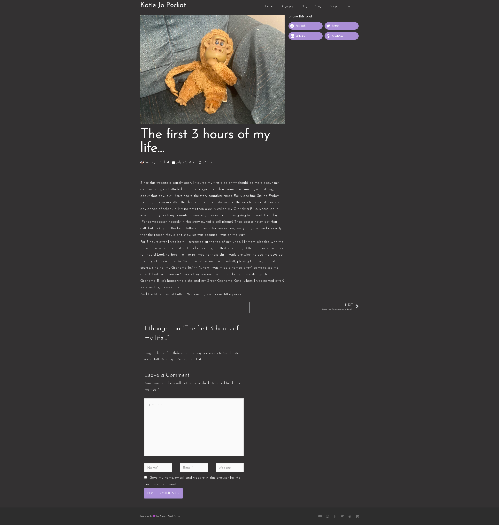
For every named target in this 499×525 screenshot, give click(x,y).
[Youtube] (320, 516)
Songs (319, 6)
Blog (304, 6)
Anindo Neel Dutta (170, 516)
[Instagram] (327, 516)
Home (269, 6)
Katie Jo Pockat (163, 5)
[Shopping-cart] (357, 516)
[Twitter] (342, 516)
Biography (287, 6)
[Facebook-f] (334, 516)
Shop (333, 6)
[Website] (230, 468)
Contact (350, 6)
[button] (305, 26)
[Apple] (349, 516)
